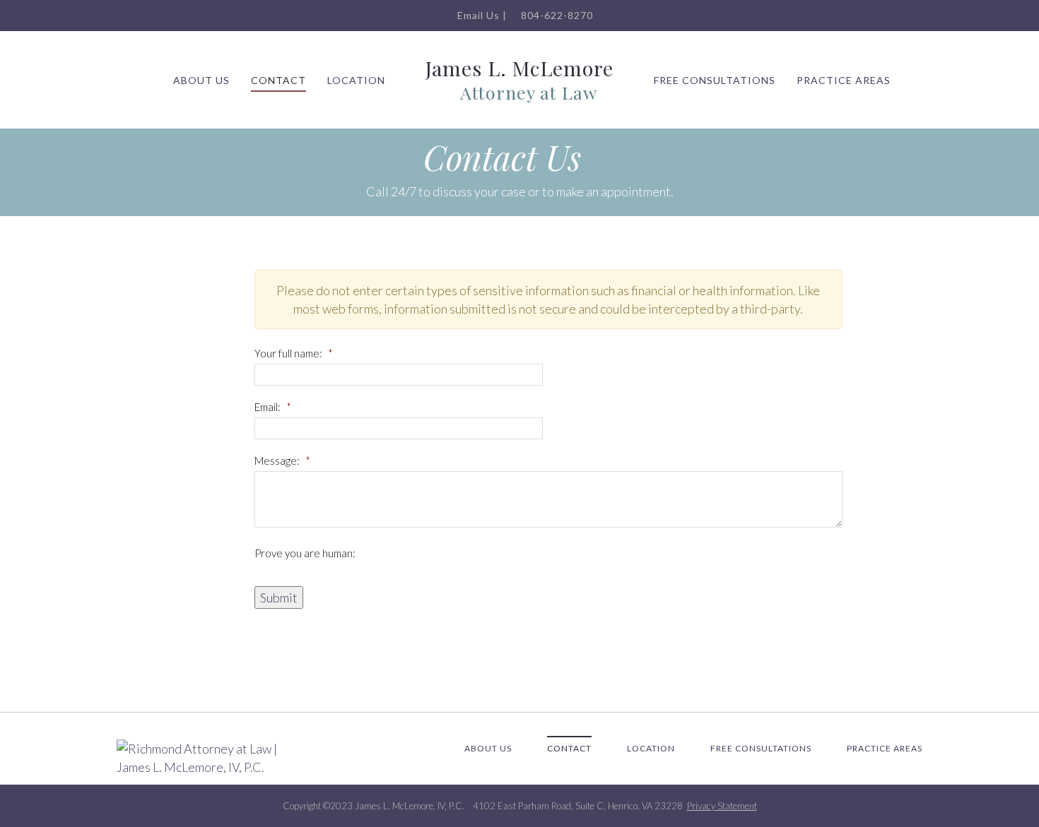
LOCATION (356, 80)
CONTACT (278, 80)
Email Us (477, 15)
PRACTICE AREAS (844, 80)
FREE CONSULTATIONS (714, 80)
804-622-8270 (555, 15)
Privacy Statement (722, 805)
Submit (279, 597)
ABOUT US (201, 80)
